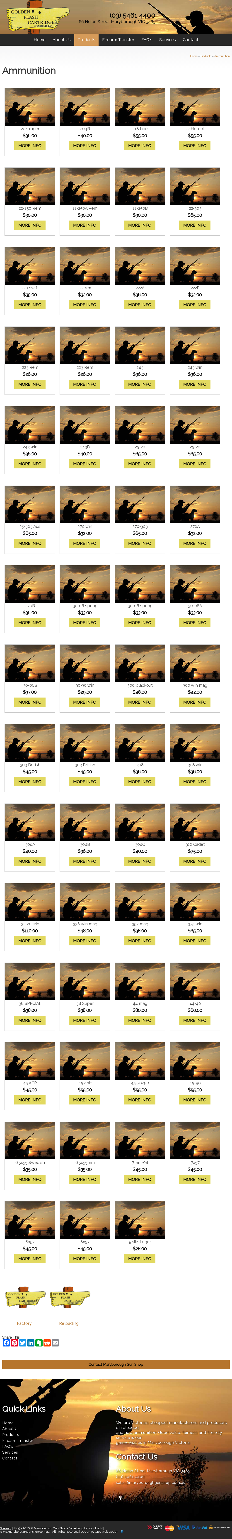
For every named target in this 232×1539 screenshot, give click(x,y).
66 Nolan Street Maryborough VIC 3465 (117, 21)
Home (40, 39)
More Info (29, 145)
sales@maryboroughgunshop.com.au (151, 1482)
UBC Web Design (106, 1531)
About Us (62, 39)
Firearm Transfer (118, 39)
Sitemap (5, 1528)
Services (167, 39)
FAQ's (146, 39)
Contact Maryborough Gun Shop (116, 1364)
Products (86, 39)
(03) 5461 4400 (132, 15)
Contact (190, 39)
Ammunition (222, 56)
